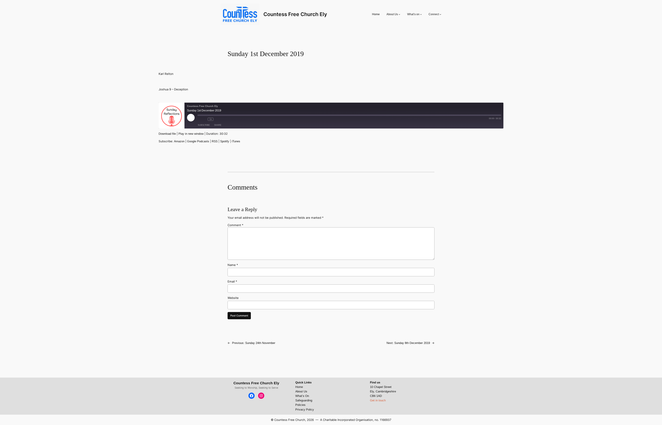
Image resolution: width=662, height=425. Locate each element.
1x (210, 119)
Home (299, 387)
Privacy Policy (304, 409)
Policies (300, 405)
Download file (167, 133)
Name (233, 265)
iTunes (236, 141)
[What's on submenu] (421, 14)
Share (217, 125)
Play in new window (191, 133)
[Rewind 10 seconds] (204, 119)
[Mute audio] (199, 119)
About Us (301, 391)
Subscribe (204, 125)
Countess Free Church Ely (295, 14)
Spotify (224, 141)
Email (232, 281)
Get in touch (378, 400)
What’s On (302, 396)
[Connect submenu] (440, 14)
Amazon (179, 141)
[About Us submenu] (399, 14)
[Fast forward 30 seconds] (217, 119)
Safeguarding (303, 400)
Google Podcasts (198, 141)
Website (233, 298)
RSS (215, 141)
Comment (235, 225)
